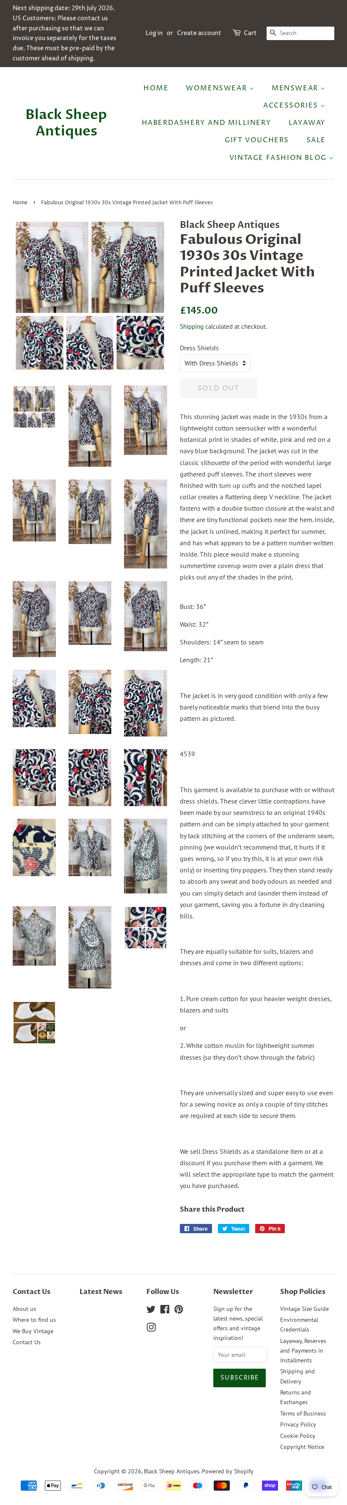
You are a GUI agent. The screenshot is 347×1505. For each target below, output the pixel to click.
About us (24, 1309)
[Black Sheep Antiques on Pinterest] (178, 1311)
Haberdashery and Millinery (207, 122)
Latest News (101, 1292)
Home (155, 88)
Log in (154, 33)
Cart (250, 33)
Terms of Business (303, 1413)
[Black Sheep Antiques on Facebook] (165, 1311)
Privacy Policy (298, 1424)
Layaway (307, 122)
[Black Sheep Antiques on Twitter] (151, 1311)
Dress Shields (199, 348)
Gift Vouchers (257, 140)
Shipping (192, 326)
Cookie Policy (297, 1436)
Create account (199, 33)
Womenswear (217, 88)
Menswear (296, 88)
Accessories (291, 105)
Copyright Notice (302, 1447)
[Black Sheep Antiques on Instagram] (151, 1329)
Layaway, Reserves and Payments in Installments (303, 1350)
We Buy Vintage (33, 1331)
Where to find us (34, 1320)
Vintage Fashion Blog (279, 157)
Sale (316, 140)
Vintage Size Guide (304, 1309)
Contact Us (27, 1342)
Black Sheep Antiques (66, 123)
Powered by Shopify (227, 1471)
